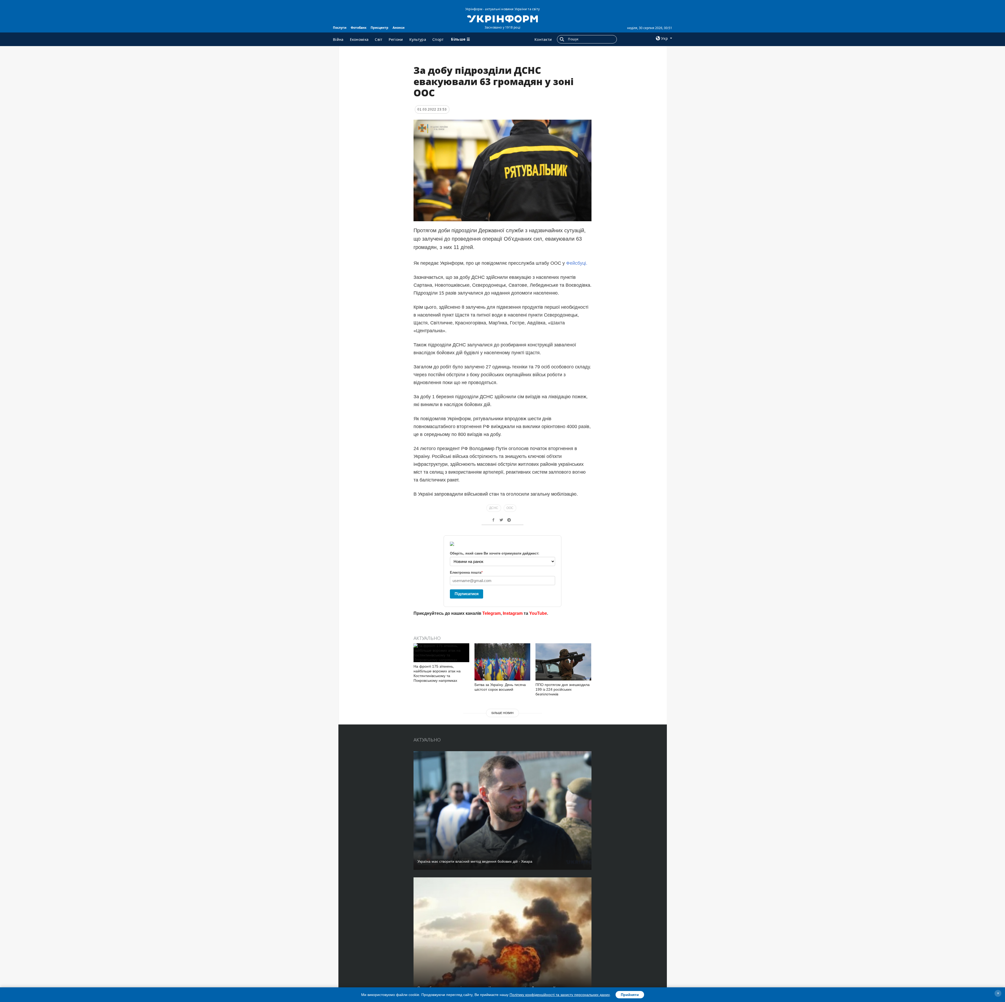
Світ (378, 39)
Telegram (491, 613)
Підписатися (467, 593)
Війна (338, 39)
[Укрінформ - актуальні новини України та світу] (502, 18)
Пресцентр (379, 27)
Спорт (438, 39)
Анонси (399, 27)
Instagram (513, 613)
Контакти (543, 39)
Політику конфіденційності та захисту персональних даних (560, 995)
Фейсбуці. (576, 263)
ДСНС (493, 508)
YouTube (538, 613)
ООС (509, 508)
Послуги (340, 27)
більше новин (502, 713)
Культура (417, 39)
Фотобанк (358, 27)
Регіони (396, 39)
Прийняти (630, 995)
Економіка (359, 39)
